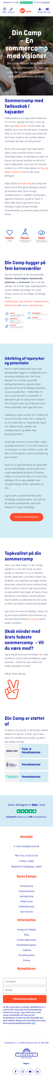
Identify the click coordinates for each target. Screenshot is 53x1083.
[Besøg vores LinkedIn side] (37, 1072)
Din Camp (32, 619)
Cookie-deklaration (26, 940)
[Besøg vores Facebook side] (16, 1072)
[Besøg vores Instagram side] (23, 1072)
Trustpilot (46, 2)
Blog (26, 935)
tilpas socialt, (20, 126)
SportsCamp (26, 911)
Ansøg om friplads (26, 929)
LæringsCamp (35, 305)
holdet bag (25, 183)
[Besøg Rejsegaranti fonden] (26, 1053)
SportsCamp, (25, 301)
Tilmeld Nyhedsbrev (25, 999)
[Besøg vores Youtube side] (30, 1072)
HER (33, 1023)
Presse (26, 960)
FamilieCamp (11, 301)
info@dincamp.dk (30, 846)
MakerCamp (11, 305)
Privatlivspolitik (26, 955)
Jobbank (26, 950)
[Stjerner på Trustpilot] (26, 811)
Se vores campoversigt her (27, 517)
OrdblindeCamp (26, 906)
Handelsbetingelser (26, 945)
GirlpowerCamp (41, 301)
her (41, 654)
